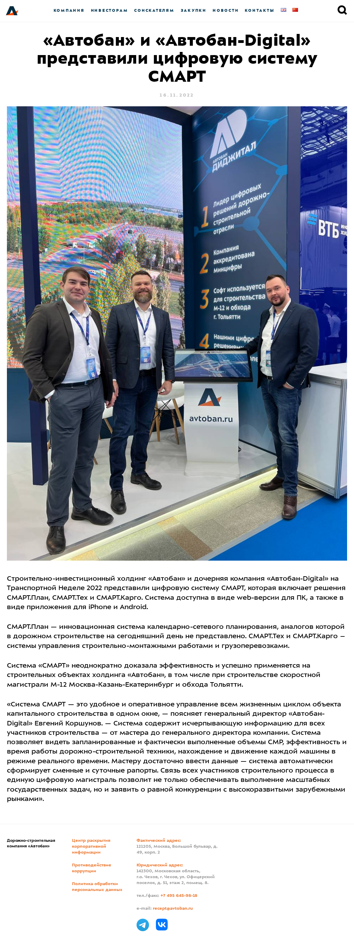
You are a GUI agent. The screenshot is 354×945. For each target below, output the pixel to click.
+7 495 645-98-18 (178, 896)
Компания (69, 10)
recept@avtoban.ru (173, 909)
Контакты (259, 10)
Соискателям (154, 10)
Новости (226, 10)
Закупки (193, 10)
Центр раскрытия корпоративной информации (91, 847)
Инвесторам (109, 10)
